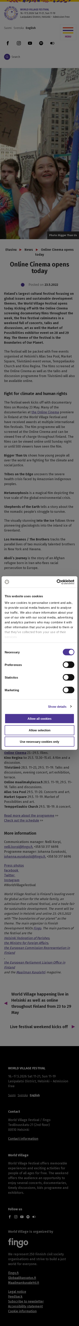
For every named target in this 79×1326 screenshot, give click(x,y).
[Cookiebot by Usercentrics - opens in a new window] (56, 581)
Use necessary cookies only (39, 741)
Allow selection (39, 730)
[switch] (68, 664)
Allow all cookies (39, 718)
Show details (57, 706)
